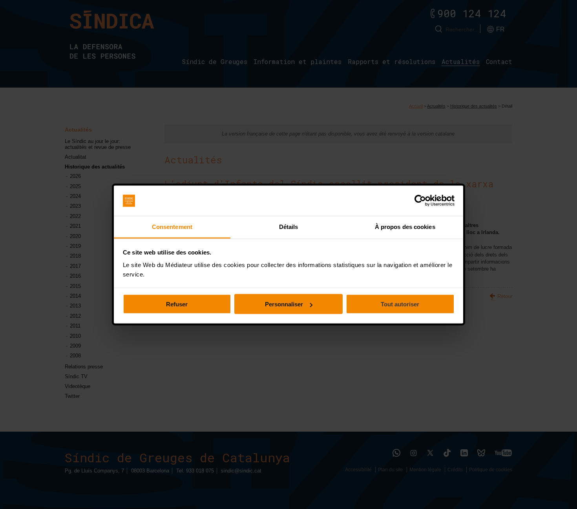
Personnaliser (284, 304)
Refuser (177, 304)
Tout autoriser (400, 304)
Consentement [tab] (172, 226)
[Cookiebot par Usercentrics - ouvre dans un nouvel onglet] (420, 201)
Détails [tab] (288, 226)
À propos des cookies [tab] (405, 226)
